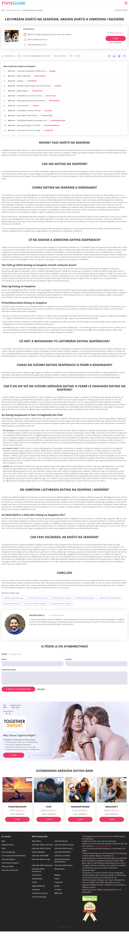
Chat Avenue (36, 875)
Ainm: (4, 659)
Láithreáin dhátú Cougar (41, 859)
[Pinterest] (124, 56)
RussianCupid (46, 115)
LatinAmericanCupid (39, 893)
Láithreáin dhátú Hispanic (85, 598)
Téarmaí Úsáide (8, 866)
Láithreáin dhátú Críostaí (41, 848)
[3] (15, 654)
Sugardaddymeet (38, 886)
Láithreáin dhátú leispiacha (42, 865)
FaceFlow (57, 889)
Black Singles (40, 76)
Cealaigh (41, 689)
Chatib (34, 882)
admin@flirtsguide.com (102, 846)
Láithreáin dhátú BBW (40, 856)
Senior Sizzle (51, 96)
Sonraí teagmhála (8, 852)
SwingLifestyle (37, 879)
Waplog (52, 71)
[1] (10, 654)
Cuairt (115, 38)
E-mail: (69, 659)
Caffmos (36, 105)
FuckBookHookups (57, 120)
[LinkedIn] (114, 56)
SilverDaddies (54, 101)
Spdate (57, 886)
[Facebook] (109, 56)
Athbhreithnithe (8, 845)
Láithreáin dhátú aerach (63, 848)
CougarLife (48, 130)
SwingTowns (37, 91)
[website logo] (12, 36)
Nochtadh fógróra (8, 859)
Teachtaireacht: (9, 669)
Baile (3, 841)
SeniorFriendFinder (51, 125)
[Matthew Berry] (15, 624)
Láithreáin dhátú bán (11, 604)
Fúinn (4, 848)
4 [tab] (126, 749)
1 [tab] (126, 739)
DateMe (58, 86)
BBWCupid (58, 893)
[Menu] (126, 3)
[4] (17, 654)
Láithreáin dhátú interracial (42, 845)
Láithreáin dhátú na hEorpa (61, 604)
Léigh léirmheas (115, 43)
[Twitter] (119, 56)
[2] (12, 654)
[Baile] (14, 3)
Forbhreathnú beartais (10, 863)
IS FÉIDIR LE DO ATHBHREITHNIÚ (18, 689)
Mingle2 (57, 875)
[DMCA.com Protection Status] (89, 900)
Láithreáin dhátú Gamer (63, 865)
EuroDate (48, 110)
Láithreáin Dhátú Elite (62, 852)
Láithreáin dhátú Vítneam (61, 598)
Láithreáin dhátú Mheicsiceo (110, 598)
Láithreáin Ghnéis (61, 841)
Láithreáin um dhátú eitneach (35, 604)
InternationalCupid (39, 897)
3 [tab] (126, 746)
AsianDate (36, 889)
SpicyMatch (32, 81)
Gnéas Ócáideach (38, 852)
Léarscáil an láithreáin (10, 870)
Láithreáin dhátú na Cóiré (37, 598)
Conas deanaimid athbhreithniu (14, 856)
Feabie (56, 879)
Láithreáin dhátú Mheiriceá (14, 598)
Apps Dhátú (36, 841)
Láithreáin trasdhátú (62, 856)
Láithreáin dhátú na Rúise (64, 845)
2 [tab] (126, 743)
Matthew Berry (36, 615)
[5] (20, 654)
